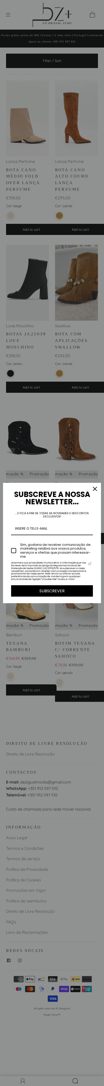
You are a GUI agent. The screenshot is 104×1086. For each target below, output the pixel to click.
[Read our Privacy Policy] (90, 564)
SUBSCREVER (52, 591)
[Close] (95, 489)
